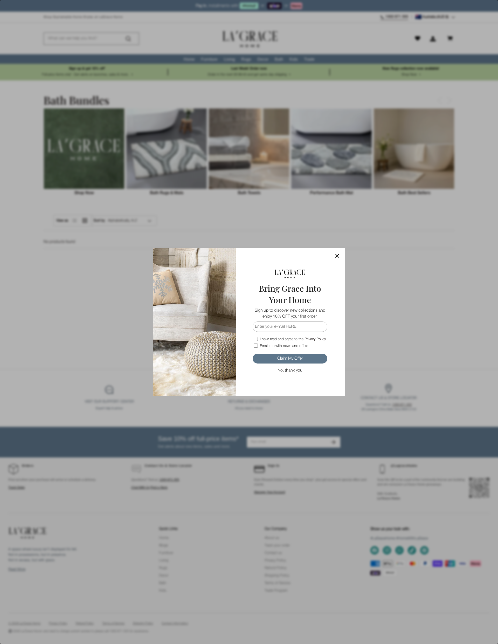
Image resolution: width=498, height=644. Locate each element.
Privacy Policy (315, 339)
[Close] (337, 255)
